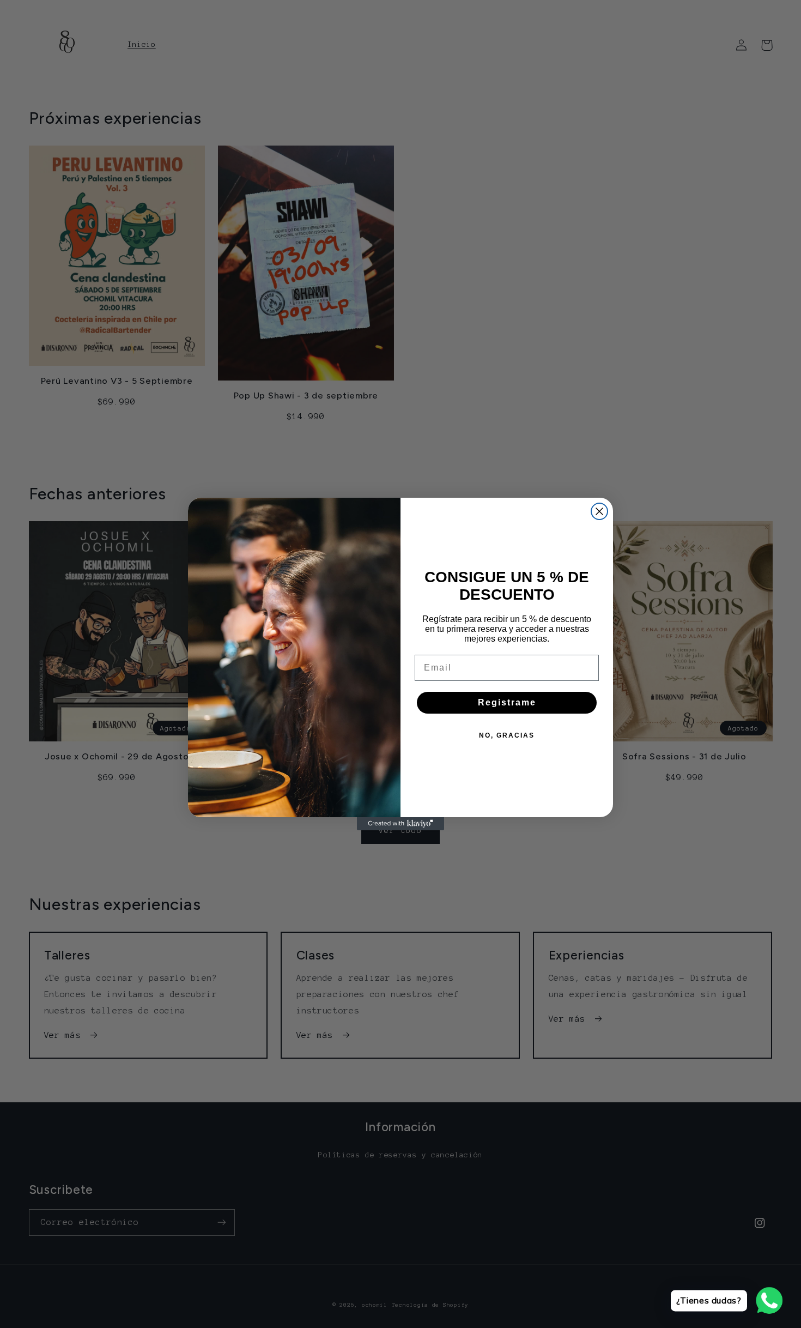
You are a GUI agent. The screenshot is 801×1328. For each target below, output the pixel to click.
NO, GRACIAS (507, 735)
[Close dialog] (599, 511)
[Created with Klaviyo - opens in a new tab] (400, 823)
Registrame (507, 702)
